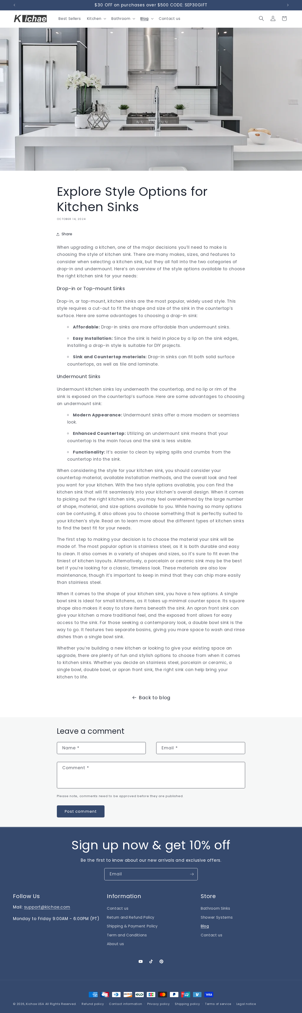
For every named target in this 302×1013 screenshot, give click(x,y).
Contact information (125, 1004)
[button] (96, 18)
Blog (205, 926)
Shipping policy (187, 1004)
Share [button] (67, 233)
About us (115, 943)
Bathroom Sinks (215, 908)
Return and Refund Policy (131, 917)
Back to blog (155, 697)
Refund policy (93, 1004)
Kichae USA (35, 1004)
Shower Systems (217, 917)
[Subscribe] (191, 874)
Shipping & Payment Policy (132, 926)
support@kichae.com (47, 907)
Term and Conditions (127, 935)
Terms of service (218, 1004)
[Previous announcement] (14, 5)
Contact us (118, 908)
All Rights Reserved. (61, 1004)
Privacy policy (158, 1004)
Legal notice (246, 1004)
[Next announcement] (288, 5)
